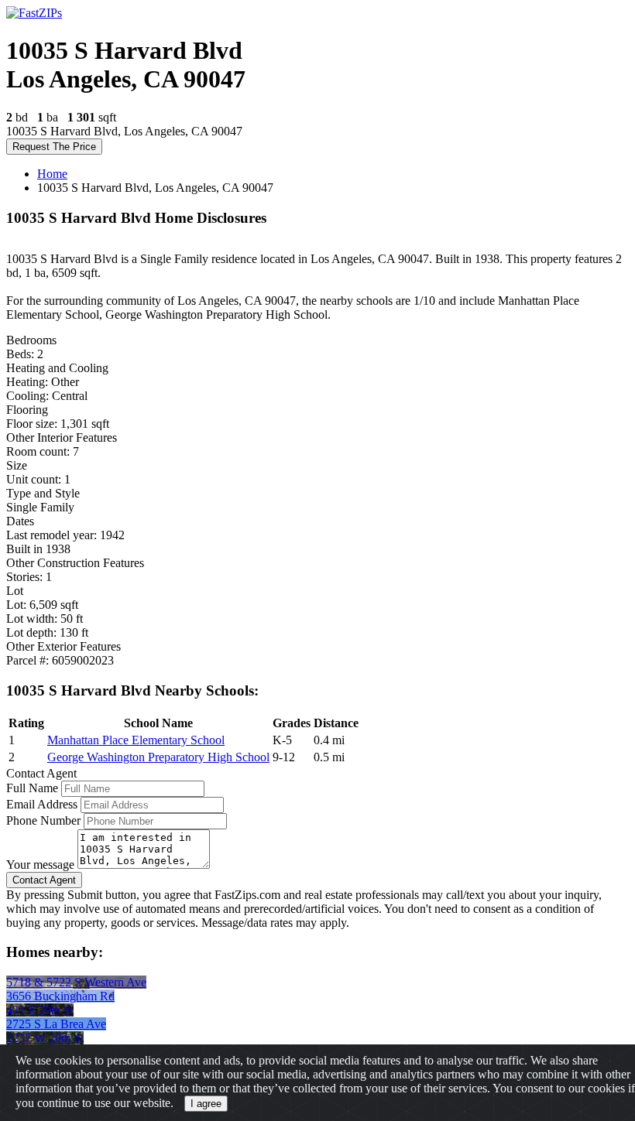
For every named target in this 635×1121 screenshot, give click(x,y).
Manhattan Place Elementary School (136, 740)
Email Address (41, 804)
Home (52, 173)
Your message (40, 864)
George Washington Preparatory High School (158, 757)
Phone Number (43, 820)
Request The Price (54, 146)
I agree (205, 1103)
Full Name (32, 788)
